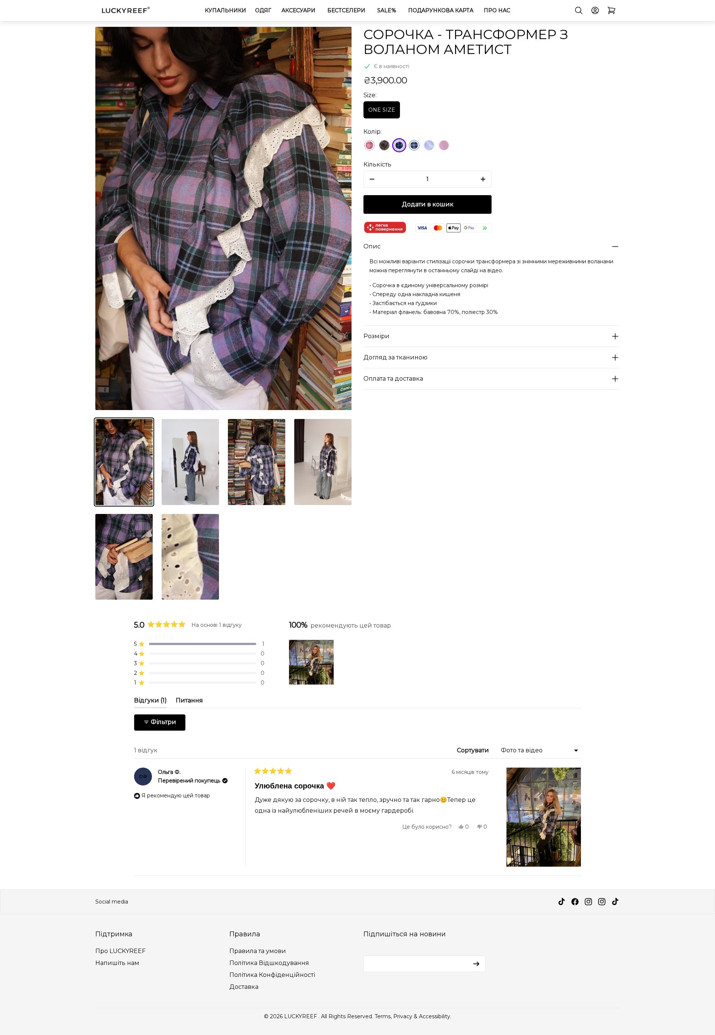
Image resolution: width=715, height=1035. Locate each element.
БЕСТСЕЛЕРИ (346, 10)
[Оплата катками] (454, 227)
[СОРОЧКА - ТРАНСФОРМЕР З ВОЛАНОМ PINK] (444, 145)
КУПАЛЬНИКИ (225, 10)
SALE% (386, 10)
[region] (313, 662)
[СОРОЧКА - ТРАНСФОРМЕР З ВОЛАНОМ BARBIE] (369, 145)
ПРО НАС (497, 10)
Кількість (377, 164)
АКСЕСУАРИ (298, 10)
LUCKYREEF (301, 1016)
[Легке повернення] (385, 228)
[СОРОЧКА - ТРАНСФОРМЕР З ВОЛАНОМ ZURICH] (414, 145)
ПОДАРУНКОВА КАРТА (440, 10)
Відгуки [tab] (150, 702)
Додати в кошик (428, 204)
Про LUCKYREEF (120, 951)
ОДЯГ (263, 10)
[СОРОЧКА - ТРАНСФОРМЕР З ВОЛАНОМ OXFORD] (384, 145)
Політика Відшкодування (269, 962)
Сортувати (473, 750)
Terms (383, 1016)
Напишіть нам (117, 962)
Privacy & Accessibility (421, 1016)
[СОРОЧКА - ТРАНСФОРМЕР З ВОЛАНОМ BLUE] (429, 145)
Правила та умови (257, 951)
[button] (199, 644)
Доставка (243, 986)
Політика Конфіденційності (272, 974)
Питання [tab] (189, 702)
